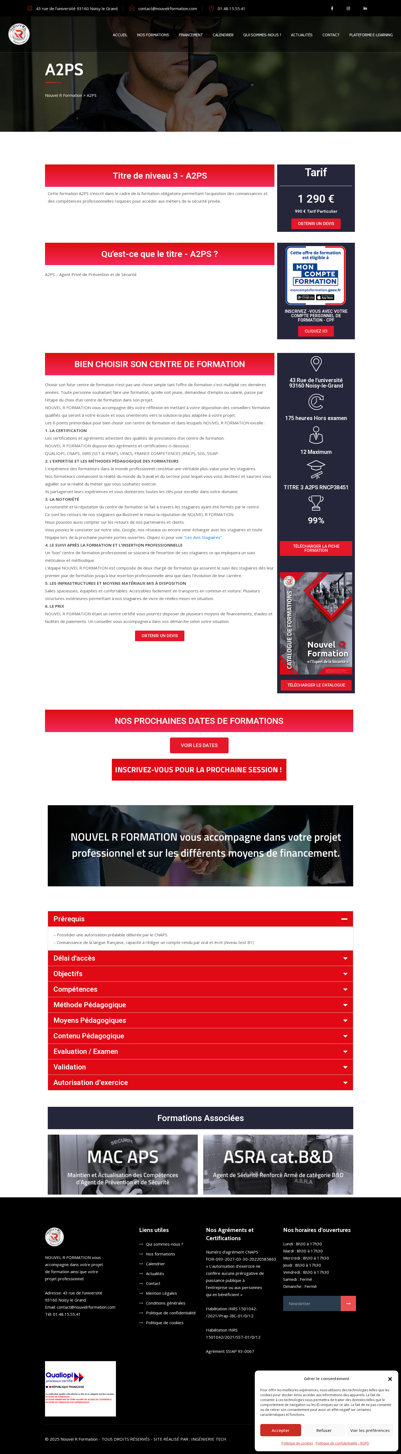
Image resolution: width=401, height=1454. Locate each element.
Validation (69, 1067)
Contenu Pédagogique (88, 1035)
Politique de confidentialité (171, 1312)
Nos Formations (153, 34)
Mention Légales (161, 1293)
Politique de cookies (297, 1443)
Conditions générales (165, 1303)
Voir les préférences (370, 1430)
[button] (390, 1378)
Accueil (120, 34)
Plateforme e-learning (371, 34)
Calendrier (223, 34)
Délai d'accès (74, 958)
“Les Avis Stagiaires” (203, 537)
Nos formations (160, 1254)
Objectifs (67, 973)
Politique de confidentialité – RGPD (342, 1443)
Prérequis (69, 918)
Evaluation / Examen (85, 1051)
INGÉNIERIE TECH (208, 1439)
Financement (191, 34)
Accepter (280, 1430)
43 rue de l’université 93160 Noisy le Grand (77, 8)
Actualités (302, 34)
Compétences (75, 989)
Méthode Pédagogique (89, 1004)
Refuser (324, 1430)
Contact (331, 34)
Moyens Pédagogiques (89, 1020)
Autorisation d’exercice (90, 1082)
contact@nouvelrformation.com (167, 8)
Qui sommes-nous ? (262, 34)
